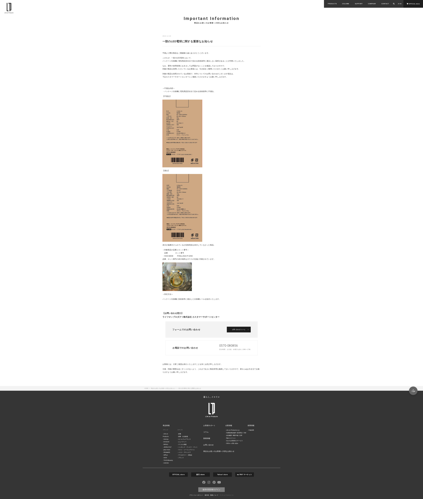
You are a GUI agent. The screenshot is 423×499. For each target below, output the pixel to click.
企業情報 (228, 425)
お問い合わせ (208, 445)
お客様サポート (209, 425)
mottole (166, 463)
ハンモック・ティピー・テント (188, 447)
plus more (167, 450)
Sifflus (166, 455)
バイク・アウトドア (184, 452)
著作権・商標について (211, 495)
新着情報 (206, 438)
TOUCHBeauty (168, 460)
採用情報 (251, 425)
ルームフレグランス (184, 439)
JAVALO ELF (168, 447)
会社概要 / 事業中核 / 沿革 (234, 435)
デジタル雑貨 (182, 444)
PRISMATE (167, 452)
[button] (332, 3)
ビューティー (182, 442)
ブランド (181, 457)
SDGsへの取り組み (232, 443)
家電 (179, 434)
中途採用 (251, 430)
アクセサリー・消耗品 (185, 455)
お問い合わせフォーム (238, 329)
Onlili (165, 457)
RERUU (166, 444)
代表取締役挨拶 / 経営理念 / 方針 (236, 433)
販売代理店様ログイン (211, 490)
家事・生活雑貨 (183, 436)
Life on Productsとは (233, 430)
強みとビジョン (231, 438)
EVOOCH (166, 442)
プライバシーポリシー (196, 495)
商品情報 (166, 425)
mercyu (166, 439)
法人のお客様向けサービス (234, 440)
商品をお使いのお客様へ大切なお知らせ (218, 451)
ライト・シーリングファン (186, 450)
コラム (206, 432)
